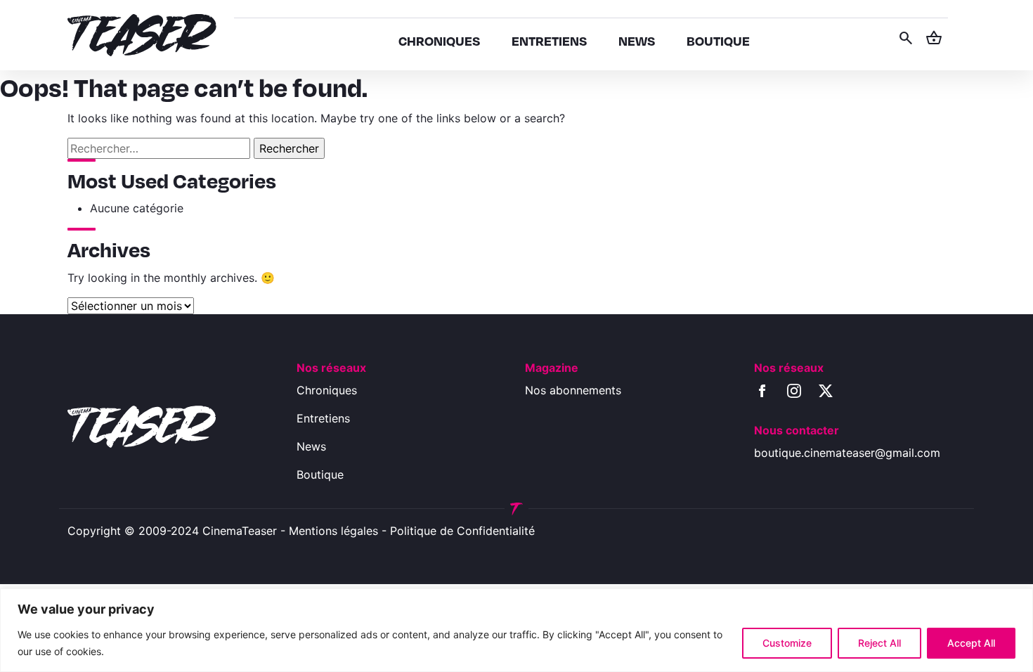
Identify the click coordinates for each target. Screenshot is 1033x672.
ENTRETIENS (549, 40)
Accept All (971, 643)
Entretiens (323, 418)
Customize (787, 643)
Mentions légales (333, 531)
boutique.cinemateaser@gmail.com (847, 453)
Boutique (320, 474)
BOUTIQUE (718, 40)
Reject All (879, 643)
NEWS (636, 40)
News (311, 446)
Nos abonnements (573, 390)
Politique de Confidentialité (462, 531)
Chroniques (327, 390)
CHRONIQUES (439, 40)
